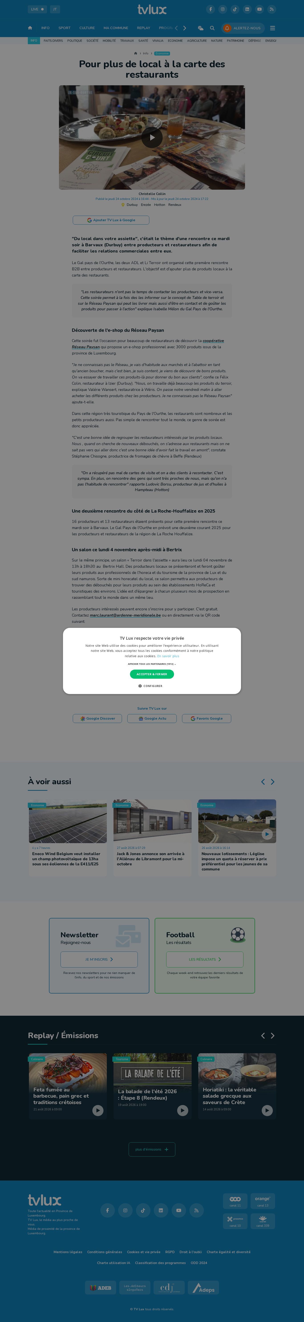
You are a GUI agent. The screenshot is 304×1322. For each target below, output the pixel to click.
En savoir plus (168, 656)
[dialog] (152, 661)
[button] (152, 664)
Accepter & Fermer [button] (152, 674)
